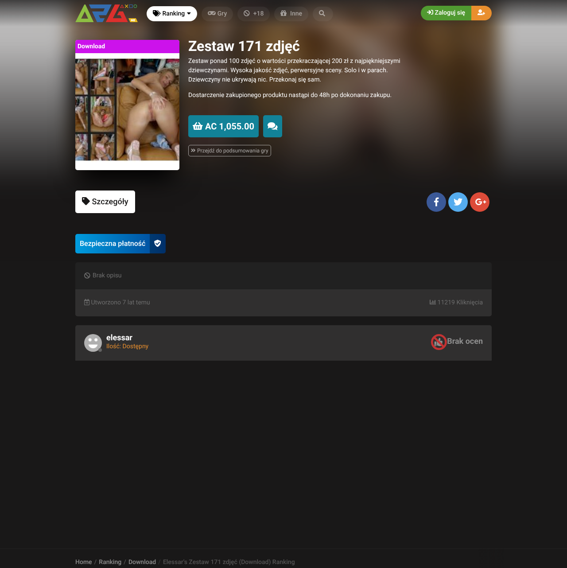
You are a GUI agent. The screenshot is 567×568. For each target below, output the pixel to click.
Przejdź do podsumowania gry (232, 151)
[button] (323, 14)
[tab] (105, 202)
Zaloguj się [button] (449, 12)
